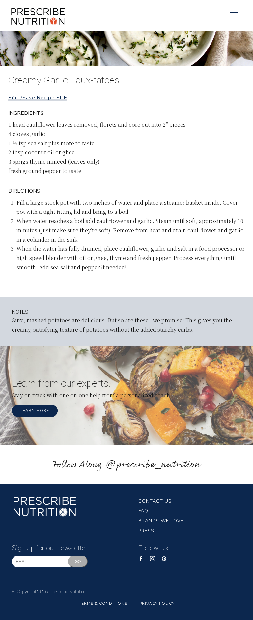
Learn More (34, 410)
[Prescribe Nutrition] (33, 15)
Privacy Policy (157, 603)
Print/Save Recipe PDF (37, 97)
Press (146, 531)
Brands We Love (160, 521)
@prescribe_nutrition (153, 465)
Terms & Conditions (103, 603)
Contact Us (155, 501)
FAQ (143, 511)
